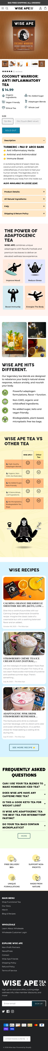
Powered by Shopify (23, 1047)
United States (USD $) (15, 1039)
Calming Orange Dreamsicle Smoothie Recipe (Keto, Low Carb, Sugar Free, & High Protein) (23, 605)
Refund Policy (8, 966)
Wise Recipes (24, 570)
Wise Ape (12, 1047)
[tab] (24, 140)
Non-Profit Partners (11, 947)
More (24, 836)
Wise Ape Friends (10, 959)
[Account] (40, 8)
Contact (5, 955)
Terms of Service (9, 970)
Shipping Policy (9, 963)
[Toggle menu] (2, 8)
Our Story (6, 906)
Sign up (39, 1004)
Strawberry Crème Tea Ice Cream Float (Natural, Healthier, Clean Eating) (21, 660)
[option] (24, 35)
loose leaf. (31, 183)
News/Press (7, 951)
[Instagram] (12, 1011)
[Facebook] (8, 1011)
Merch (5, 910)
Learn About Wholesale (13, 928)
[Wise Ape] (24, 8)
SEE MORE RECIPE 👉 (24, 747)
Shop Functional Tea (11, 902)
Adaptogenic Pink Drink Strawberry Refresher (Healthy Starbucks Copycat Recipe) (23, 715)
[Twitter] (3, 1011)
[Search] (8, 8)
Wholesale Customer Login (14, 932)
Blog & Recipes (9, 913)
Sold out (10, 130)
